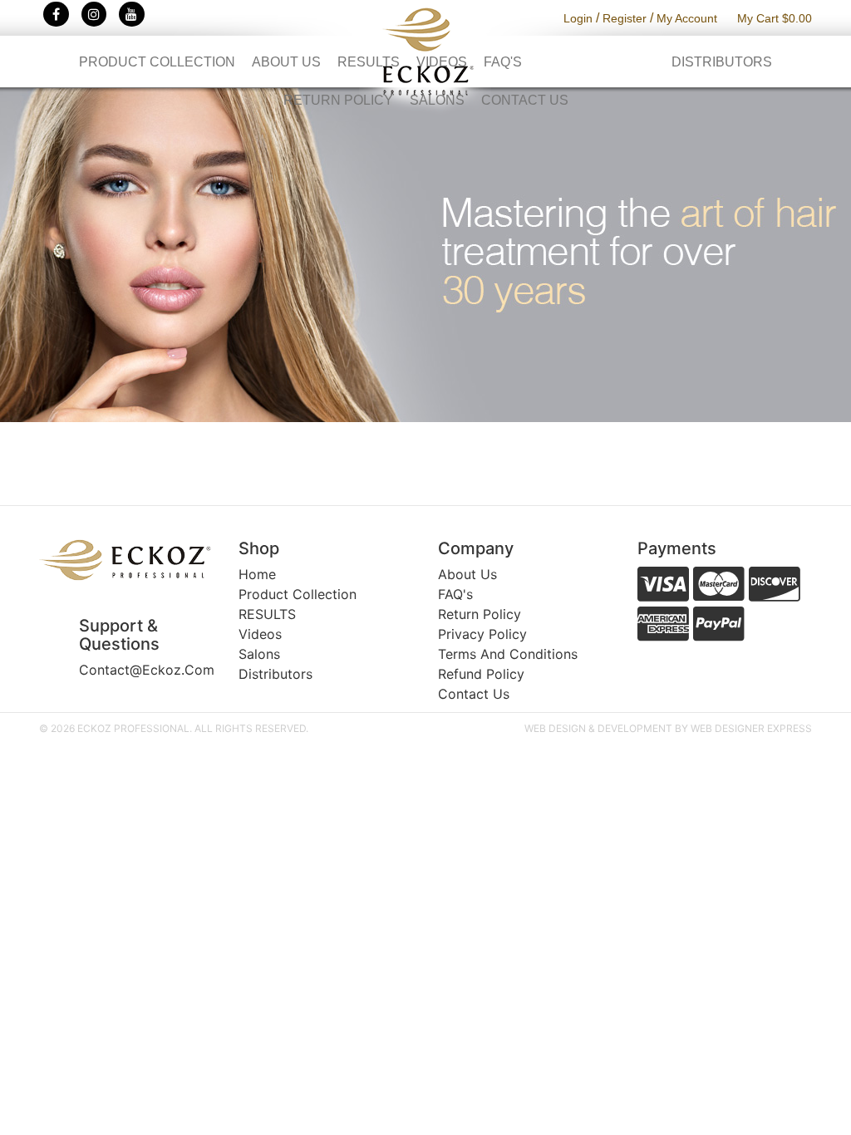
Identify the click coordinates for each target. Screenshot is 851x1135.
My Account (687, 18)
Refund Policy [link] (481, 674)
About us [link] (467, 574)
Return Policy (338, 100)
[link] (126, 560)
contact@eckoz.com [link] (146, 669)
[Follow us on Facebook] (56, 14)
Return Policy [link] (479, 614)
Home (257, 574)
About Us (286, 62)
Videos (441, 62)
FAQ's (503, 62)
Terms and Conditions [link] (508, 654)
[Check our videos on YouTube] (132, 14)
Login (578, 18)
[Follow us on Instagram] (94, 14)
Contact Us (524, 100)
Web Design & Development (598, 728)
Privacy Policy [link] (482, 634)
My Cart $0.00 (774, 18)
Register (625, 18)
